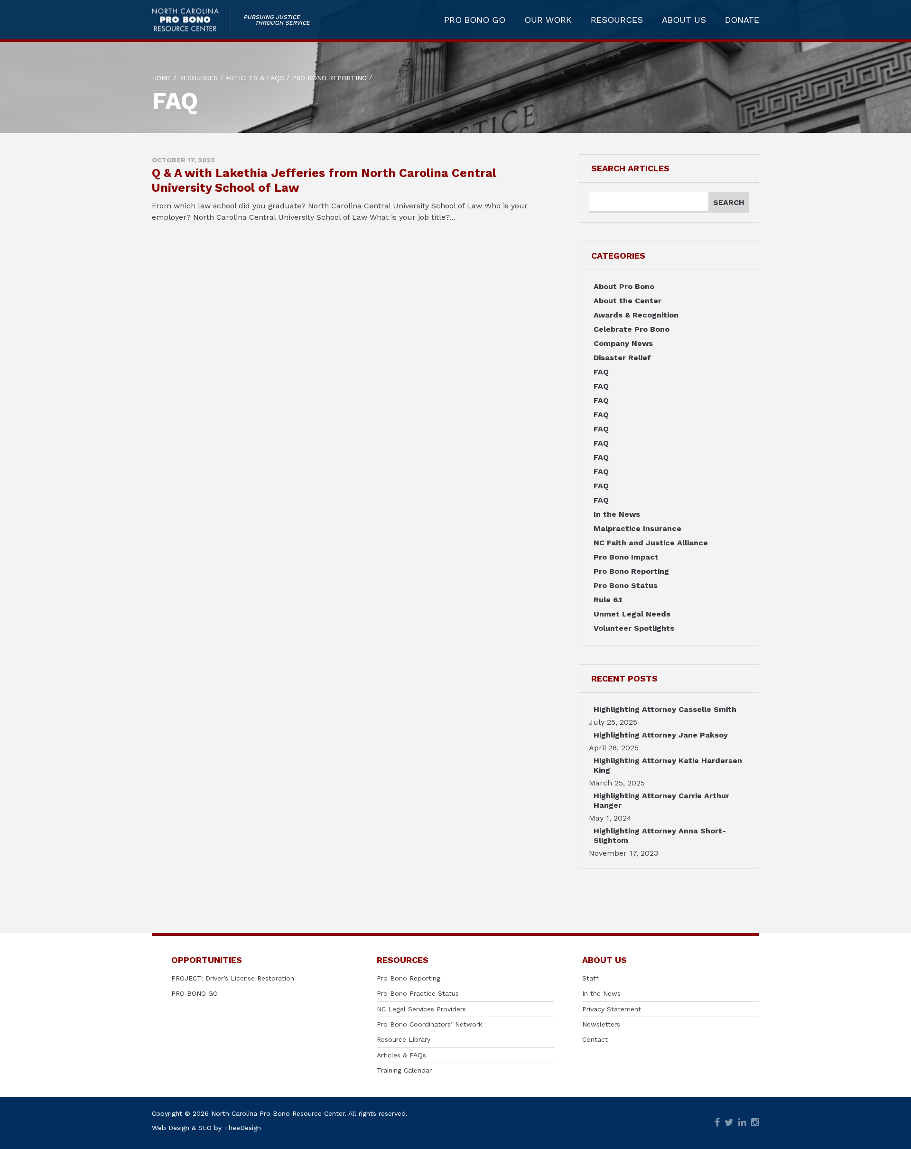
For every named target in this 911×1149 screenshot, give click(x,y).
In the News (617, 514)
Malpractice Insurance (637, 528)
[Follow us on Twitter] (729, 1123)
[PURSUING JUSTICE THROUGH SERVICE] (191, 19)
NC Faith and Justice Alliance (651, 542)
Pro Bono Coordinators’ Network (429, 1024)
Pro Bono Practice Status (418, 993)
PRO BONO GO (474, 20)
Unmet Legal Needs (632, 613)
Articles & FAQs (401, 1055)
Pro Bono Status (626, 585)
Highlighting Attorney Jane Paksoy (661, 734)
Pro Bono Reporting (631, 571)
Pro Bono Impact (626, 556)
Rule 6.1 (608, 599)
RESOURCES (617, 20)
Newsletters (601, 1024)
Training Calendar (404, 1070)
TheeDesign (242, 1127)
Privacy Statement (611, 1009)
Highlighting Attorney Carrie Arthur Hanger (661, 800)
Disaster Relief (622, 357)
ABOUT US (684, 20)
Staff (590, 978)
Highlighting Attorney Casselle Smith (665, 709)
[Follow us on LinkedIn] (742, 1123)
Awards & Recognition (636, 314)
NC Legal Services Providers (421, 1009)
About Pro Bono (624, 286)
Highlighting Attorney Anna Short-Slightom (660, 835)
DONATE (742, 20)
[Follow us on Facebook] (717, 1123)
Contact (595, 1039)
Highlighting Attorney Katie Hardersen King (668, 765)
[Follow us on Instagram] (755, 1123)
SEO (205, 1127)
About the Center (627, 300)
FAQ (601, 371)
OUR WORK (548, 20)
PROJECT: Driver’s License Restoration (232, 978)
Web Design (170, 1127)
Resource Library (403, 1039)
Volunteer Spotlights (634, 628)
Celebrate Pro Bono (631, 329)
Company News (623, 343)
